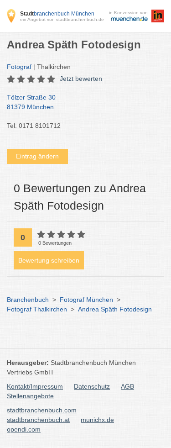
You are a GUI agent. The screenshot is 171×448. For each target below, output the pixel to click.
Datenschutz (92, 386)
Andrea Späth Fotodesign (115, 309)
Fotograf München (86, 299)
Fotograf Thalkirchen (37, 309)
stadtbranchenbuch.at (38, 419)
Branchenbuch (28, 299)
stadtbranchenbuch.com (42, 410)
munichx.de (97, 419)
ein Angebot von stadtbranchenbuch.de (62, 19)
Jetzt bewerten (81, 78)
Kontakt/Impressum (35, 386)
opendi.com (24, 429)
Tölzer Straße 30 (31, 102)
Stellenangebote (30, 396)
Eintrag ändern (37, 156)
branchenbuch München (57, 14)
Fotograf (19, 66)
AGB (127, 386)
